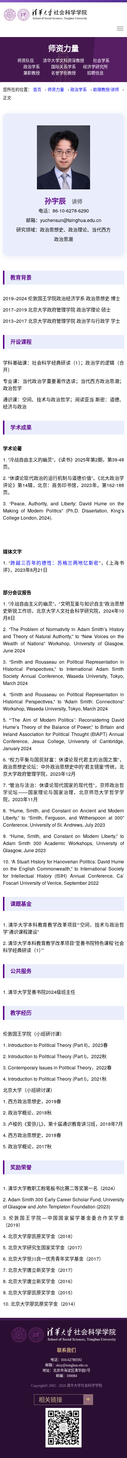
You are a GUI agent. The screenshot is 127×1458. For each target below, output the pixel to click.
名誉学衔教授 (63, 73)
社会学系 (101, 60)
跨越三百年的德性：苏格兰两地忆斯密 (54, 562)
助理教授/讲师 (106, 89)
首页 (37, 89)
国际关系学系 (63, 67)
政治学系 (31, 67)
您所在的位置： (17, 89)
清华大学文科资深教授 (63, 60)
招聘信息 (95, 73)
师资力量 (56, 89)
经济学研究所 (95, 67)
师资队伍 (25, 60)
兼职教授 (31, 73)
